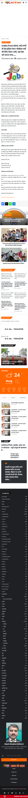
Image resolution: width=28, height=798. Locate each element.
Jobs (3, 561)
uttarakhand (5, 603)
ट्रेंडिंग (3, 675)
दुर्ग (3, 643)
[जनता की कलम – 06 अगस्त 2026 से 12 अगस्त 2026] (6, 435)
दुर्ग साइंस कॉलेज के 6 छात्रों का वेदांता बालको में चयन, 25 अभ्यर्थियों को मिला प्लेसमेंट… (13, 225)
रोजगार (8, 42)
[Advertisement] (14, 21)
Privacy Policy (14, 793)
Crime (3, 536)
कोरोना (3, 631)
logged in (9, 330)
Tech (3, 596)
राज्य (3, 708)
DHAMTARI (4, 541)
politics (3, 579)
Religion (4, 589)
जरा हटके (4, 663)
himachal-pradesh (6, 554)
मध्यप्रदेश (4, 698)
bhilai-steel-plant (6, 514)
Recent (13, 407)
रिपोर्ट (3, 713)
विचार (3, 720)
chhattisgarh (5, 529)
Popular (4, 407)
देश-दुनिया (4, 685)
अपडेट (3, 616)
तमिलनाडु (4, 678)
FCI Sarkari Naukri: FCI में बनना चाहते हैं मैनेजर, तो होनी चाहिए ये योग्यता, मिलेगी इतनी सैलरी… (21, 291)
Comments (23, 407)
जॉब (3, 670)
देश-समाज (4, 688)
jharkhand (4, 559)
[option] (14, 219)
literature (4, 569)
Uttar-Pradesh (5, 601)
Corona (3, 534)
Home (4, 39)
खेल (3, 633)
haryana (4, 551)
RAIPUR (4, 584)
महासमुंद (5, 655)
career (6, 218)
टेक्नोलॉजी (4, 673)
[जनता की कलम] (12, 2)
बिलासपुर (5, 648)
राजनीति (3, 705)
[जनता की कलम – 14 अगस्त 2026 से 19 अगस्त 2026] (6, 428)
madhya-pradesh (6, 571)
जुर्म (2, 668)
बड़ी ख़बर (4, 695)
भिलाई (4, 653)
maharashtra (5, 574)
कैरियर (7, 39)
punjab (3, 581)
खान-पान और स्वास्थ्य (7, 613)
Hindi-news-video (6, 556)
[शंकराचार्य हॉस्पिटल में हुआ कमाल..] (6, 414)
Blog (3, 519)
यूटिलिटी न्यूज (4, 703)
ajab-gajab (4, 511)
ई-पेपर (3, 621)
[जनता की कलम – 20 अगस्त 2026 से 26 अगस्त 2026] (6, 421)
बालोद (4, 646)
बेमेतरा (4, 651)
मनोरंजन (3, 700)
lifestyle (4, 566)
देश (2, 683)
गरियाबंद (5, 638)
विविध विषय (4, 723)
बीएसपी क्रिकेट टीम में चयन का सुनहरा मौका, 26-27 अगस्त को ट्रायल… (13, 372)
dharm (3, 544)
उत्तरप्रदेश (3, 623)
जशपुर (4, 641)
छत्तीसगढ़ (3, 636)
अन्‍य (3, 611)
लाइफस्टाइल (4, 718)
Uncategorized (5, 598)
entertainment (5, 549)
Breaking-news (5, 521)
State (3, 593)
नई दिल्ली (4, 693)
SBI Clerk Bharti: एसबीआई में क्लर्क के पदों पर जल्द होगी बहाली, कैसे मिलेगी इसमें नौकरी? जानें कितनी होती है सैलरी (6, 313)
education (4, 546)
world (3, 606)
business (4, 524)
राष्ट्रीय (3, 710)
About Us (14, 790)
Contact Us (14, 786)
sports (3, 591)
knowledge (4, 564)
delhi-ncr (4, 539)
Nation (3, 576)
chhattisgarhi (5, 531)
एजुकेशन (3, 626)
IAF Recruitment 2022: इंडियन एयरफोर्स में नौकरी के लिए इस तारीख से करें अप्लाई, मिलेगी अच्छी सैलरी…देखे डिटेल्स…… (20, 315)
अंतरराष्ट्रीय (4, 608)
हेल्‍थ (3, 733)
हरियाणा (3, 730)
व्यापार (3, 725)
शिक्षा (3, 728)
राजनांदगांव (5, 658)
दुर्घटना (3, 680)
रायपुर (4, 660)
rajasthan (4, 586)
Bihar (3, 516)
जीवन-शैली (4, 665)
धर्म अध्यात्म (4, 690)
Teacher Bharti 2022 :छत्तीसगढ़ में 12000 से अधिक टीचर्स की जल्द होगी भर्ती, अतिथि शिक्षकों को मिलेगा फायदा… (6, 292)
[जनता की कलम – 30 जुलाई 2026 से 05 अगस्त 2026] (6, 442)
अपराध (3, 618)
